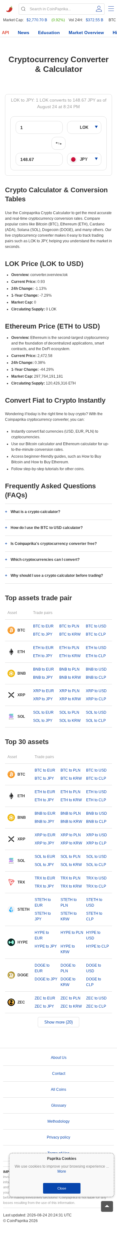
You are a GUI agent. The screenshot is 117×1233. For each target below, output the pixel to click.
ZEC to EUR (45, 998)
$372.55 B (94, 20)
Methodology (58, 1121)
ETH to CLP (96, 656)
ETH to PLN (69, 648)
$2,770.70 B (37, 20)
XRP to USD (96, 691)
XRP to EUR (43, 691)
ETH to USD (96, 648)
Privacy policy (58, 1137)
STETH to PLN (69, 903)
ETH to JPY (42, 656)
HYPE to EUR (42, 935)
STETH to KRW (69, 916)
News (23, 32)
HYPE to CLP (97, 946)
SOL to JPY (42, 720)
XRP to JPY (43, 699)
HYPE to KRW (68, 949)
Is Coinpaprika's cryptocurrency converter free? (54, 543)
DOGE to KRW (68, 982)
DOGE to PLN (68, 968)
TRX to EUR (45, 878)
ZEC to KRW (71, 1006)
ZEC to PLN (70, 998)
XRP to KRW (70, 699)
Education (49, 32)
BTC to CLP (96, 634)
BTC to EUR (43, 626)
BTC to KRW (69, 634)
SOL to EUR (43, 712)
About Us (58, 1057)
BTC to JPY (42, 634)
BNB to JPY (43, 677)
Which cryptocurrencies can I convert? (45, 559)
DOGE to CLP (93, 982)
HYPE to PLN (72, 932)
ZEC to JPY (44, 1006)
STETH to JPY (43, 916)
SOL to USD (96, 712)
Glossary (58, 1105)
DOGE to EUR (42, 968)
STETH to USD (94, 903)
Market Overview (86, 32)
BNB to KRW (70, 677)
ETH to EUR (43, 648)
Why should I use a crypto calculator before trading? (57, 575)
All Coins (58, 1089)
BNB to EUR (43, 669)
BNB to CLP (96, 677)
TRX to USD (96, 878)
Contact (58, 1073)
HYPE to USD (93, 935)
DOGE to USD (93, 968)
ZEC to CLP (96, 1006)
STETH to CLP (94, 916)
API (5, 32)
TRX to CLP (96, 886)
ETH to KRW (69, 656)
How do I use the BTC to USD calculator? (47, 528)
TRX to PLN (70, 878)
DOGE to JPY (46, 979)
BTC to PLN (69, 626)
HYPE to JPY (46, 946)
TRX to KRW (71, 886)
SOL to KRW (69, 720)
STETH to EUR (43, 903)
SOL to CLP (96, 720)
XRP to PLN (69, 691)
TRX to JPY (44, 886)
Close (61, 1188)
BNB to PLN (69, 669)
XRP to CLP (96, 699)
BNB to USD (96, 669)
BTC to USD (96, 626)
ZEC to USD (96, 998)
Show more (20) (58, 1022)
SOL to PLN (69, 712)
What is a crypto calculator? (35, 512)
